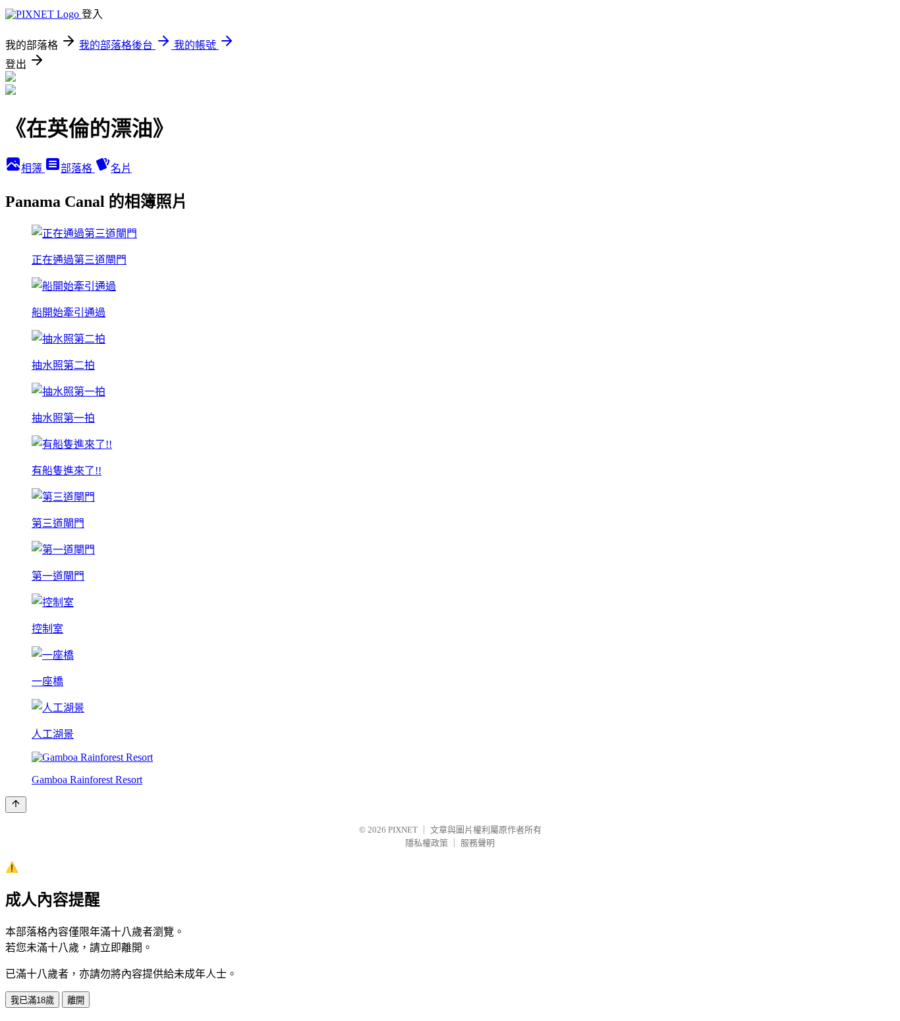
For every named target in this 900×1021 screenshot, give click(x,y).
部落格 (78, 168)
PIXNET (403, 830)
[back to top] (15, 804)
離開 (75, 1000)
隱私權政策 (426, 843)
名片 (121, 168)
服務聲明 (478, 843)
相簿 (33, 168)
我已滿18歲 (32, 1000)
